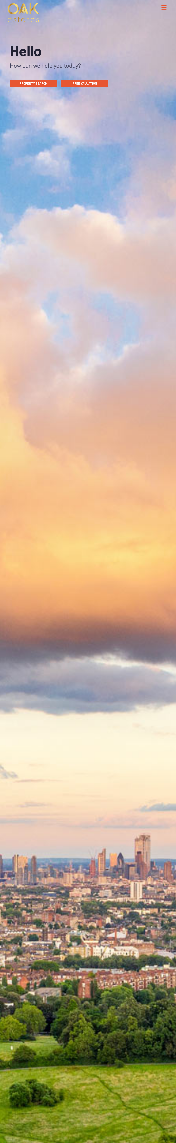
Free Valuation (85, 83)
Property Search (33, 83)
